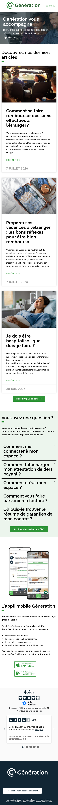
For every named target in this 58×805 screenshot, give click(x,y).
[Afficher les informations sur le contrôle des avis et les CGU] (48, 708)
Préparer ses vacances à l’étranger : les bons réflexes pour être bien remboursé (28, 232)
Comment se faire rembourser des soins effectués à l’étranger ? (28, 118)
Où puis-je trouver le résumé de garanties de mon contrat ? (27, 514)
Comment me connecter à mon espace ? (21, 451)
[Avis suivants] (54, 729)
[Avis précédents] (4, 729)
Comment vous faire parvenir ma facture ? (25, 498)
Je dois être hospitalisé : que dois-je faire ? (23, 341)
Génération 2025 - (14, 800)
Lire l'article (13, 160)
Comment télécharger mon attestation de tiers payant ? (28, 469)
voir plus (39, 729)
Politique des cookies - (24, 801)
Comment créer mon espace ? (24, 485)
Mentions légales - (31, 800)
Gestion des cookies (43, 801)
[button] (29, 451)
